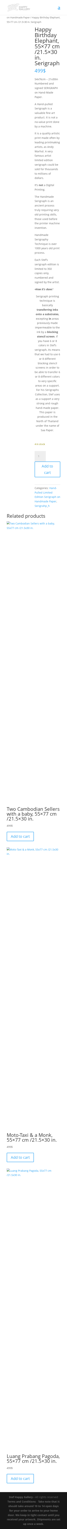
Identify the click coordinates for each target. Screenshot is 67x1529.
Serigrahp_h (42, 506)
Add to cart (47, 469)
